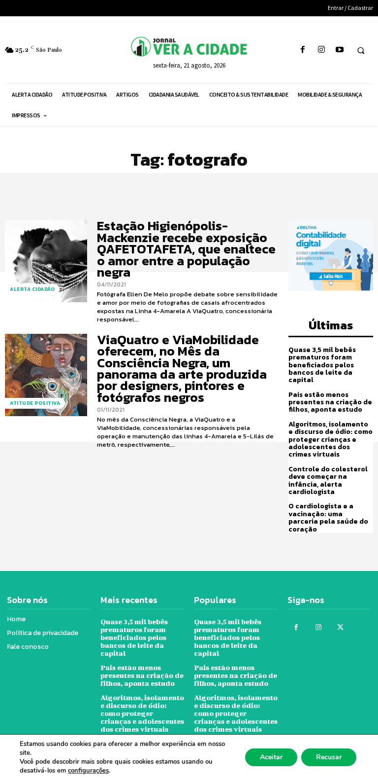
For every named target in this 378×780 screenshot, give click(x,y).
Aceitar (271, 757)
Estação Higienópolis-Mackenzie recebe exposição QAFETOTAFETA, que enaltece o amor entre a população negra (186, 249)
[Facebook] (303, 50)
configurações (88, 770)
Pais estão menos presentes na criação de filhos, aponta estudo (330, 402)
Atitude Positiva (35, 403)
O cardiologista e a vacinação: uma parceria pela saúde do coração (328, 517)
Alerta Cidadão (32, 289)
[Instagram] (321, 50)
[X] (340, 627)
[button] (360, 50)
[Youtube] (339, 50)
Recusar (329, 757)
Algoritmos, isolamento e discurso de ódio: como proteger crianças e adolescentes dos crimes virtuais (330, 439)
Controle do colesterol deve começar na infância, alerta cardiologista (328, 480)
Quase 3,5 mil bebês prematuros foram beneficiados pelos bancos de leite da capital (322, 365)
